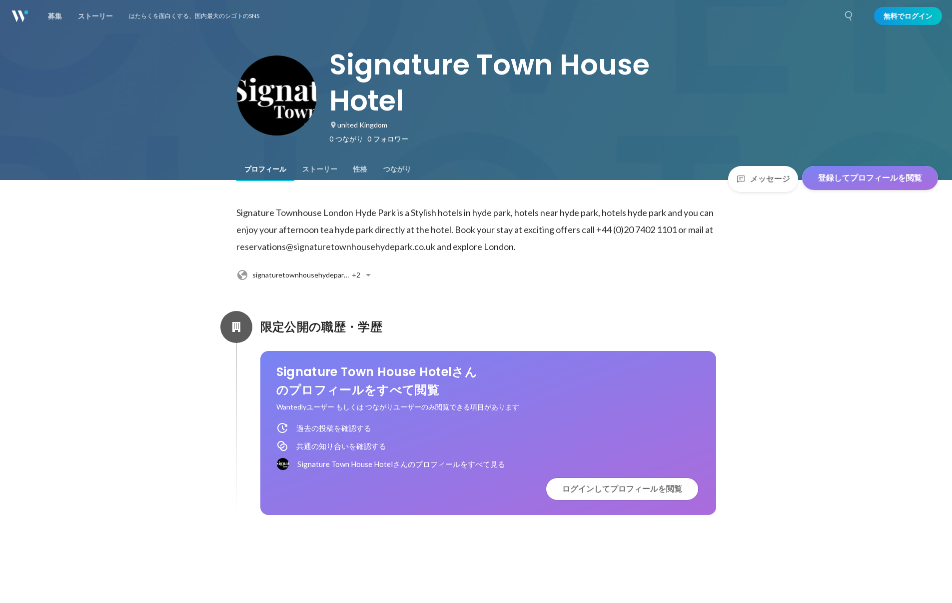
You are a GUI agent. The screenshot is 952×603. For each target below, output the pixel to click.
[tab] (265, 169)
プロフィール (265, 169)
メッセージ (770, 178)
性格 (360, 169)
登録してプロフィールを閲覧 (870, 178)
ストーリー (319, 169)
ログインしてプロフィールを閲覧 (622, 488)
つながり (397, 169)
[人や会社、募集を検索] (849, 16)
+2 (308, 274)
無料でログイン (908, 16)
